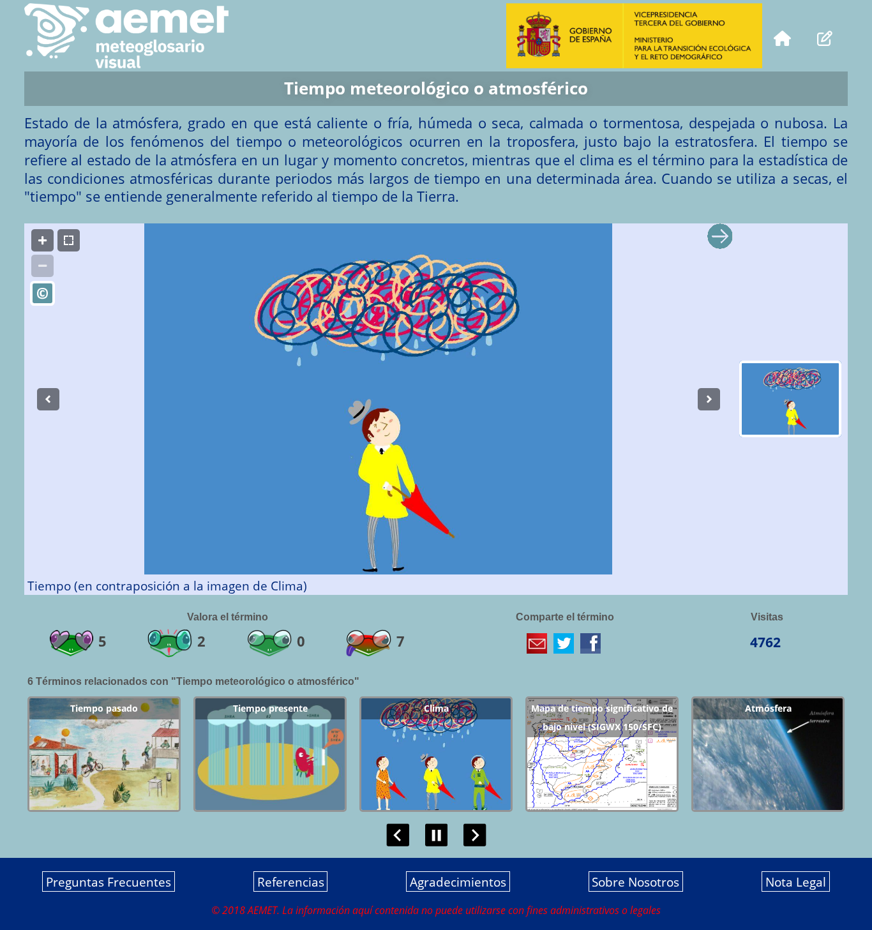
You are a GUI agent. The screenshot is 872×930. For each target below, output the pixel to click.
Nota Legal (795, 881)
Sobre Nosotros (635, 881)
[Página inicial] (782, 36)
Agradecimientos (458, 881)
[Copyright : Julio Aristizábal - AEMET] (42, 293)
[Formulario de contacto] (825, 36)
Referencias (290, 881)
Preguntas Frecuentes (108, 881)
